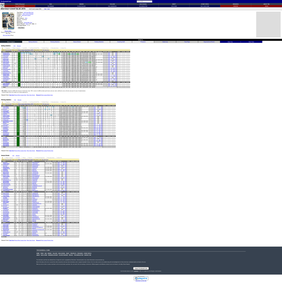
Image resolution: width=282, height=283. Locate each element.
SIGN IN (266, 6)
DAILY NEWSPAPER (112, 6)
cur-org (123, 51)
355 (99, 131)
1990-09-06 (29, 207)
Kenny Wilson (6, 79)
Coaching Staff (121, 41)
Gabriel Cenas (6, 58)
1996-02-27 (29, 168)
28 (97, 139)
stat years (105, 51)
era (25, 105)
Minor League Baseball (28, 13)
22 (111, 56)
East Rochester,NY (36, 210)
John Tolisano (6, 76)
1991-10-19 (29, 176)
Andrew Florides (6, 71)
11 (27, 112)
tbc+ (19, 51)
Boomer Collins (6, 52)
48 (21, 56)
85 (114, 76)
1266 (99, 132)
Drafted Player (45, 48)
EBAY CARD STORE (205, 6)
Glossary (19, 45)
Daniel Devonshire (7, 69)
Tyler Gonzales (6, 126)
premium (119, 52)
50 (99, 115)
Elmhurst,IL (34, 201)
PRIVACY (71, 255)
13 (21, 72)
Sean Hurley (5, 57)
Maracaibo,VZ (35, 174)
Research (38, 95)
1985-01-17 (29, 169)
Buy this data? (9, 50)
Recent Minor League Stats (20, 95)
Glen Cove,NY (35, 190)
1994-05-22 (29, 171)
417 (99, 127)
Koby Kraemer (6, 63)
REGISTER (235, 6)
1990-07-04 (29, 166)
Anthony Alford (6, 75)
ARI (101, 127)
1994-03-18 (29, 221)
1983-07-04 (29, 216)
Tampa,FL (34, 233)
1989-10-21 (29, 167)
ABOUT (38, 255)
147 (114, 83)
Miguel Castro (6, 122)
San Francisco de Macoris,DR (38, 229)
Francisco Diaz (6, 110)
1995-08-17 (29, 220)
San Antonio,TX (35, 194)
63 (114, 79)
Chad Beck (5, 127)
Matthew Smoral (6, 115)
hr (33, 51)
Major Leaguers (16, 48)
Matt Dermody (6, 139)
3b (31, 51)
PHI (101, 137)
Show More (21, 27)
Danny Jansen (6, 62)
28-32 (27, 23)
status (118, 51)
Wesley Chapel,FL (36, 164)
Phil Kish (5, 123)
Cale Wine (5, 113)
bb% (84, 51)
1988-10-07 (29, 228)
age (12, 51)
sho (32, 105)
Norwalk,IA (34, 182)
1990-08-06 (29, 234)
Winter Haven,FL (35, 177)
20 (99, 135)
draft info (110, 51)
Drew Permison (6, 132)
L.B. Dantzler (5, 85)
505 (114, 68)
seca (75, 51)
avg (64, 51)
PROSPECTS (73, 253)
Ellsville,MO (34, 187)
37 (111, 69)
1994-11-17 (29, 178)
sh (47, 51)
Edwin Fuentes (6, 55)
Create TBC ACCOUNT (20, 6)
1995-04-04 (29, 196)
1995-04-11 (29, 214)
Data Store (11, 95)
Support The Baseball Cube (141, 268)
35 (97, 145)
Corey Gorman (6, 108)
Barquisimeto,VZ (35, 217)
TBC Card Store (6, 35)
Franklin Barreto (6, 54)
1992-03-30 (29, 184)
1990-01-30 (29, 233)
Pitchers (30, 157)
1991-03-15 (29, 209)
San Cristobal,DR (35, 176)
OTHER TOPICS (205, 4)
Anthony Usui (5, 119)
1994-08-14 (29, 193)
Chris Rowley (6, 111)
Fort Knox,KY (34, 181)
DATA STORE (174, 6)
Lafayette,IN (34, 204)
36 (21, 62)
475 (114, 62)
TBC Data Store (45, 50)
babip (80, 51)
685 (114, 56)
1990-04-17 (29, 213)
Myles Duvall (5, 138)
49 (21, 57)
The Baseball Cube (6, 1)
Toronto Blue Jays (28, 22)
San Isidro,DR (35, 178)
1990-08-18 (29, 195)
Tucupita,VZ (34, 224)
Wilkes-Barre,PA (35, 195)
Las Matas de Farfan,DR (37, 185)
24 (111, 57)
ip (41, 105)
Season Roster (77, 41)
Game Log (165, 41)
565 (114, 78)
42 (97, 132)
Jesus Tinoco (6, 106)
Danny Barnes (6, 145)
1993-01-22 (29, 194)
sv (38, 105)
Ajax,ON (33, 214)
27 (111, 71)
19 (21, 70)
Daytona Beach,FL (36, 207)
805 (114, 64)
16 (111, 62)
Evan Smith (5, 125)
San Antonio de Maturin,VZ (37, 227)
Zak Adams (5, 141)
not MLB (25, 48)
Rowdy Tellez (8, 31)
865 (99, 133)
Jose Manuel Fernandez (8, 120)
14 (111, 85)
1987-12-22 (29, 202)
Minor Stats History (31, 95)
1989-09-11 (29, 231)
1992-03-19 (29, 162)
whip (61, 105)
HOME (38, 253)
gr (34, 105)
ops (72, 51)
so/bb (90, 51)
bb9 (70, 105)
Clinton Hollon (6, 124)
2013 (26, 18)
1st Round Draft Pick (34, 48)
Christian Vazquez (6, 78)
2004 (95, 137)
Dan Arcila (5, 81)
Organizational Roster (209, 41)
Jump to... (141, 39)
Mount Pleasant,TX (36, 175)
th (25, 161)
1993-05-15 (29, 180)
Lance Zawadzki (6, 83)
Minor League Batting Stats (47, 95)
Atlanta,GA (34, 215)
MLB (50, 4)
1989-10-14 (29, 204)
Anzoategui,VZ (35, 166)
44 (21, 54)
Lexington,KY (35, 198)
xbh (59, 51)
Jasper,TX (34, 169)
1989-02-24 (29, 211)
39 (21, 61)
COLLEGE (112, 4)
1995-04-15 (29, 201)
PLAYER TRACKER (81, 6)
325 (99, 130)
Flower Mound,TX (35, 162)
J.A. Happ (5, 137)
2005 (109, 84)
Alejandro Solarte (6, 118)
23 (111, 70)
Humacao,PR (35, 231)
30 (111, 59)
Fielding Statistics (99, 41)
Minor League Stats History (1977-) (26, 50)
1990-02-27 (29, 230)
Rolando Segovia (6, 65)
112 (114, 75)
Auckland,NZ (34, 184)
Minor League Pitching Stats (47, 150)
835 (99, 139)
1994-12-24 (29, 173)
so (43, 51)
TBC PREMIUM (51, 6)
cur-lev (127, 51)
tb (54, 51)
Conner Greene (6, 112)
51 (21, 55)
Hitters (24, 157)
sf (48, 51)
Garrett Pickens (6, 133)
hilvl (96, 51)
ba (17, 51)
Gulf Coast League (26, 15)
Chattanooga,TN (35, 202)
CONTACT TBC (87, 255)
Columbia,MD (35, 211)
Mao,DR (33, 189)
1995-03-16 (29, 226)
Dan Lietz (5, 109)
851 (99, 144)
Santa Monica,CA (35, 196)
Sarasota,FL (34, 200)
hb (58, 105)
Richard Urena (6, 74)
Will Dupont (5, 68)
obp (66, 51)
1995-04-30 (29, 227)
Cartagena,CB (35, 193)
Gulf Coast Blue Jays (28, 12)
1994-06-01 (29, 206)
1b (61, 51)
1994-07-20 (29, 163)
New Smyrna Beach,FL (36, 203)
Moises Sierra (6, 84)
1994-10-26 (29, 217)
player (4, 51)
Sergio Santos (6, 143)
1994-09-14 (29, 170)
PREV (45, 9)
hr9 (67, 105)
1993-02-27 (29, 185)
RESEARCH (236, 4)
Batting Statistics (33, 41)
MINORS (81, 4)
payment (136, 271)
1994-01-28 (29, 164)
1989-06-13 (29, 175)
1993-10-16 (29, 174)
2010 (109, 58)
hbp (45, 51)
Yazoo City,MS (35, 213)
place (33, 161)
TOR (116, 52)
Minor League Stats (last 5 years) (25, 159)
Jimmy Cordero (6, 116)
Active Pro (63, 48)
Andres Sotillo (6, 66)
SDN (116, 83)
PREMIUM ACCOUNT (53, 255)
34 (21, 59)
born (27, 161)
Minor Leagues (11, 41)
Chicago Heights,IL (36, 206)
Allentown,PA (34, 208)
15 (27, 110)
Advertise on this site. (141, 280)
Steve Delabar (6, 144)
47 (99, 124)
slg (69, 51)
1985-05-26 (29, 235)
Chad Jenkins (6, 135)
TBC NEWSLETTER (143, 6)
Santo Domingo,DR (36, 218)
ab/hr (94, 51)
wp (55, 105)
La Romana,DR (35, 173)
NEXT (48, 9)
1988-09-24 (29, 218)
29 (21, 63)
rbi (35, 51)
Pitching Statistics (55, 41)
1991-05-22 (29, 177)
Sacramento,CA (35, 226)
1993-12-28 (29, 224)
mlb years (100, 51)
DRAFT (174, 4)
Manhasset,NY (35, 167)
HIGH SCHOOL (143, 4)
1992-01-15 (29, 208)
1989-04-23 (29, 188)
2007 (109, 76)
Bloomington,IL (35, 234)
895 (114, 59)
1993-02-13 (29, 189)
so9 (73, 105)
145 (99, 109)
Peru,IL (33, 197)
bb (41, 51)
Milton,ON (34, 183)
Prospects (143, 41)
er (47, 105)
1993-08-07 (29, 210)
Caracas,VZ (34, 168)
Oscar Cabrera (6, 117)
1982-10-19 (29, 197)
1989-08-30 (29, 203)
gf (36, 105)
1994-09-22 (29, 223)
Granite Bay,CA (35, 209)
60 (99, 126)
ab (24, 51)
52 (21, 52)
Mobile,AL (34, 220)
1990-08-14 (29, 215)
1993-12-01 (29, 187)
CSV (14, 45)
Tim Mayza (5, 131)
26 (111, 64)
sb (37, 51)
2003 (95, 144)
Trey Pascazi (5, 70)
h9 (64, 105)
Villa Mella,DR (35, 171)
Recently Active (55, 48)
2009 (95, 135)
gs (28, 105)
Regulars (8, 48)
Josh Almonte (5, 56)
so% (87, 51)
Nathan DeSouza (6, 64)
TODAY (42, 253)
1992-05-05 (29, 200)
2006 (95, 127)
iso (78, 51)
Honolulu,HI (34, 230)
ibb (50, 51)
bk (57, 105)
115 (99, 125)
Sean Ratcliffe (6, 129)
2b (30, 51)
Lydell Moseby (6, 77)
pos (14, 51)
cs (38, 51)
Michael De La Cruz (7, 72)
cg (30, 105)
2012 (109, 54)
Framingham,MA (35, 235)
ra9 (76, 105)
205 (99, 112)
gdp (52, 51)
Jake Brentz (5, 130)
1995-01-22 (29, 190)
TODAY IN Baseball (20, 4)
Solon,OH (34, 221)
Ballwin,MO (34, 170)
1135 (114, 69)
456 (99, 141)
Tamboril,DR (34, 180)
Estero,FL (34, 228)
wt (21, 161)
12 (27, 106)
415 (114, 85)
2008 (109, 79)
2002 (95, 143)
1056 (99, 145)
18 (21, 66)
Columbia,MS (35, 163)
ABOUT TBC (266, 4)
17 (21, 71)
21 (21, 69)
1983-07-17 (29, 181)
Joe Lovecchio (6, 142)
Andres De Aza (6, 61)
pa (57, 51)
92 (99, 137)
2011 (109, 55)
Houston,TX (34, 188)
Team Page (187, 41)
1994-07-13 (29, 183)
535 (99, 129)
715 (114, 57)
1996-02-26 (29, 229)
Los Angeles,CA (35, 216)
